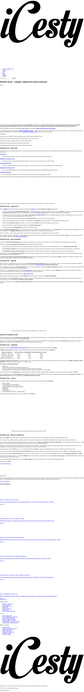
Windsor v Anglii (40, 212)
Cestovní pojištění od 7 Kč (8, 68)
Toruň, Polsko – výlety (7, 606)
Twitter (1, 481)
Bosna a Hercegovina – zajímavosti (10, 616)
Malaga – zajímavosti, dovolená (9, 619)
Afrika (4, 73)
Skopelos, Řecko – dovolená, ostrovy (10, 622)
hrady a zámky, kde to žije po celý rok (19, 347)
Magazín (4, 76)
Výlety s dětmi (3, 463)
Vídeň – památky (6, 605)
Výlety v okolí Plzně (7, 630)
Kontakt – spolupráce (7, 634)
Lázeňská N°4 (3, 154)
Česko (4, 70)
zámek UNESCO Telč (28, 273)
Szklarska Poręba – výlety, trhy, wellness (11, 621)
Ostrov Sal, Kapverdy (7, 608)
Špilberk (6, 209)
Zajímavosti (8, 463)
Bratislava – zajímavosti (7, 604)
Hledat (14, 78)
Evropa (4, 71)
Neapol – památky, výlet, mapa (9, 620)
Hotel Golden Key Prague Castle (7, 167)
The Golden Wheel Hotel (5, 163)
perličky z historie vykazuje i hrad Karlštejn (46, 128)
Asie (4, 72)
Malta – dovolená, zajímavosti (9, 611)
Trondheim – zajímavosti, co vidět (10, 628)
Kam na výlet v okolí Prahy (8, 632)
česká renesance (27, 270)
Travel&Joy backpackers (5, 172)
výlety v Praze (25, 128)
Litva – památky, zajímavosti (9, 618)
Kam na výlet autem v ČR (8, 629)
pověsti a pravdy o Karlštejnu (20, 236)
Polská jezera (5, 607)
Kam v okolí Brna (6, 627)
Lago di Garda (6, 610)
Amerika (4, 74)
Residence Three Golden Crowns (7, 158)
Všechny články (3, 599)
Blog (8, 481)
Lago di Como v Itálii (7, 615)
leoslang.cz (7, 690)
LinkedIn (5, 481)
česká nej (33, 209)
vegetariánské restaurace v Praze (29, 131)
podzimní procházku (40, 264)
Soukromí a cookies (7, 633)
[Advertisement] (42, 58)
